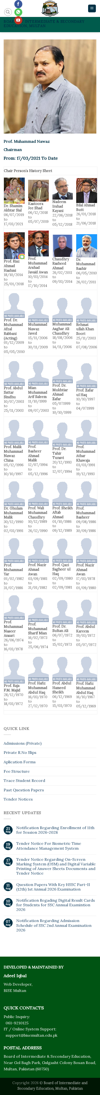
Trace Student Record (24, 780)
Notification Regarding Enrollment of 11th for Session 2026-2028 (55, 830)
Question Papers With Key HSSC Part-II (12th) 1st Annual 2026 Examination (53, 887)
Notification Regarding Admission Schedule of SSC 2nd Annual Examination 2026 (54, 925)
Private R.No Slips (20, 752)
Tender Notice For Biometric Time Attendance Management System (48, 845)
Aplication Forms (20, 761)
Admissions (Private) (23, 743)
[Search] (8, 12)
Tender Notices (18, 799)
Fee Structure (17, 771)
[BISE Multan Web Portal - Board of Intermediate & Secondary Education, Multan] (50, 8)
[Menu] (92, 9)
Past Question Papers (24, 790)
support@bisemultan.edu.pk (31, 1035)
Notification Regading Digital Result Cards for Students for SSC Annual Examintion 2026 (55, 905)
